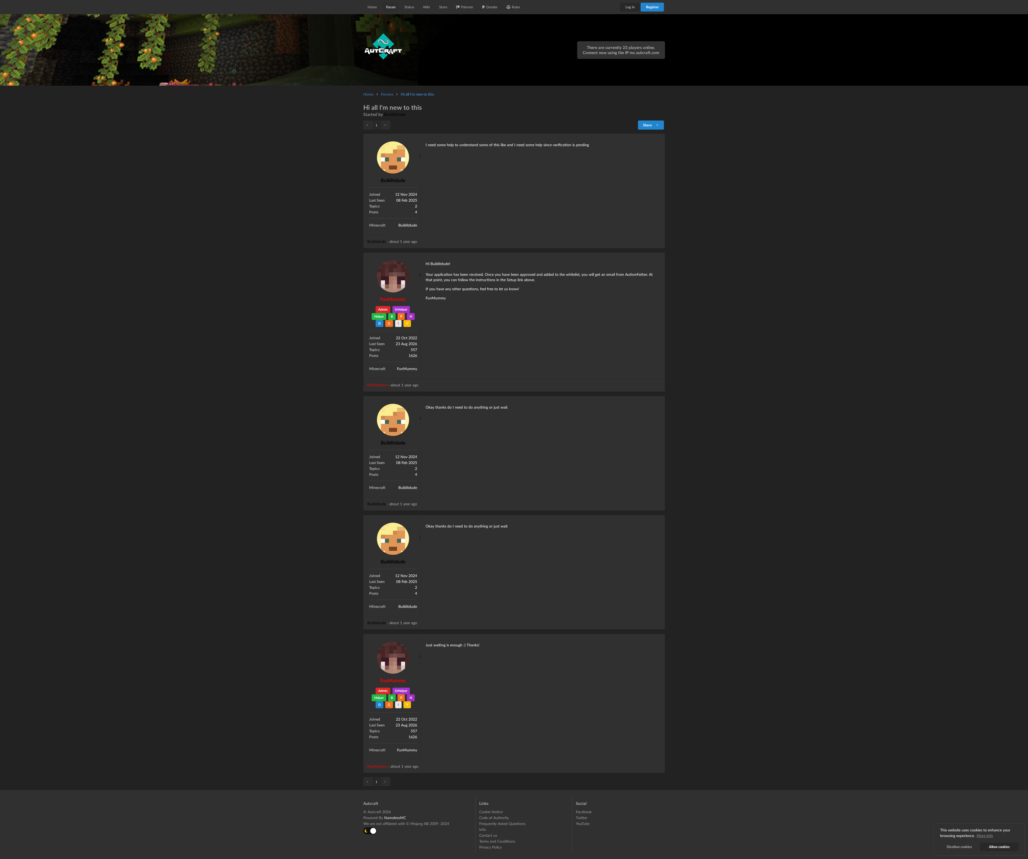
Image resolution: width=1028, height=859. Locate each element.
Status (409, 7)
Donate (491, 7)
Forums (387, 94)
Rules (516, 7)
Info (482, 829)
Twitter (581, 817)
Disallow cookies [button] (959, 847)
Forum (391, 7)
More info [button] (985, 835)
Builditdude (395, 114)
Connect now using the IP (621, 52)
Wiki (426, 7)
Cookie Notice (491, 812)
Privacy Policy (490, 847)
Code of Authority (494, 817)
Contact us (488, 835)
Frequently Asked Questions (502, 823)
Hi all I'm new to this (417, 94)
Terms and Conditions (497, 841)
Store (443, 7)
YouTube (582, 823)
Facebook (584, 812)
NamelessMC (395, 817)
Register (652, 7)
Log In (630, 7)
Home (372, 7)
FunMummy (393, 299)
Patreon (467, 7)
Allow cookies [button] (999, 847)
